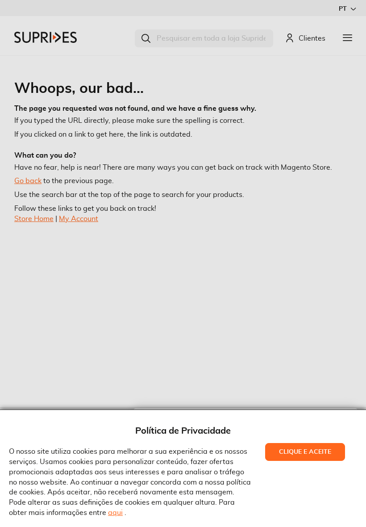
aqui (115, 512)
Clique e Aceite (305, 452)
